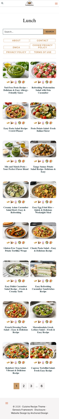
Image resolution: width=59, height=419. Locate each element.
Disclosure (40, 409)
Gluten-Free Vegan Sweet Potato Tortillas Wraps (16, 249)
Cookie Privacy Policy (43, 46)
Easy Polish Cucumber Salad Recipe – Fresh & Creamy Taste (15, 289)
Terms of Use (42, 52)
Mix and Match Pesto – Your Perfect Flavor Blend (15, 168)
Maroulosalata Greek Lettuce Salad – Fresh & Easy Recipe (43, 329)
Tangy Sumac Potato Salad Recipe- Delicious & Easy (43, 169)
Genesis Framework (22, 409)
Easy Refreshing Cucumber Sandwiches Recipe (43, 289)
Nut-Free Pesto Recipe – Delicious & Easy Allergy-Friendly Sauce (15, 90)
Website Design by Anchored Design (29, 413)
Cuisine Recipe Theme (33, 406)
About (16, 40)
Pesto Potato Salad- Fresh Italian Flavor (43, 130)
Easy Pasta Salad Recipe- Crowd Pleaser (16, 130)
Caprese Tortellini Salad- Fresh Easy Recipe (43, 369)
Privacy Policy (16, 52)
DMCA (16, 47)
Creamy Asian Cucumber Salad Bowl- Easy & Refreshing (15, 210)
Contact (42, 40)
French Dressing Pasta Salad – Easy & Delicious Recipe (16, 329)
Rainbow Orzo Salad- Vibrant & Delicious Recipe (15, 370)
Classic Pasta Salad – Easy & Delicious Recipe (43, 249)
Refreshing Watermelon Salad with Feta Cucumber (43, 90)
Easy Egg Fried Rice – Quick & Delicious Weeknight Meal (43, 210)
